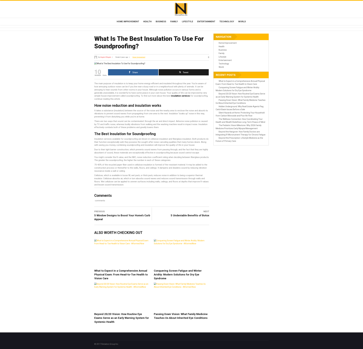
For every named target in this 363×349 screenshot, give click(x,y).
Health (147, 21)
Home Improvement (128, 21)
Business (161, 21)
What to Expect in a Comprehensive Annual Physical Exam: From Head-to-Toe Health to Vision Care (121, 274)
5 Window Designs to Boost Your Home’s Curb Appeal (122, 217)
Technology (226, 21)
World (242, 21)
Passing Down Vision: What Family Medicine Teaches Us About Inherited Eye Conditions (181, 316)
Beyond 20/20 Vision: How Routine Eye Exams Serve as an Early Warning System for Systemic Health (121, 318)
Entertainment (206, 21)
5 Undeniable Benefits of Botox (190, 215)
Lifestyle (187, 21)
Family (174, 21)
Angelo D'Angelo (105, 57)
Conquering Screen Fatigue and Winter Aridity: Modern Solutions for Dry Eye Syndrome (178, 274)
